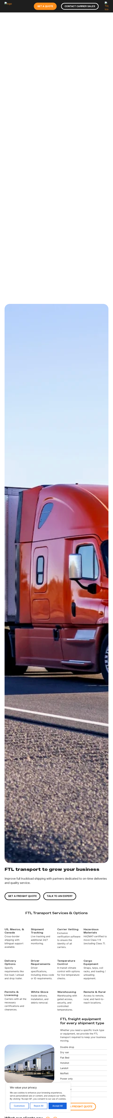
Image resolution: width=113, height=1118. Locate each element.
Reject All (38, 1106)
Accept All (58, 1106)
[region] (38, 1097)
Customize (19, 1106)
